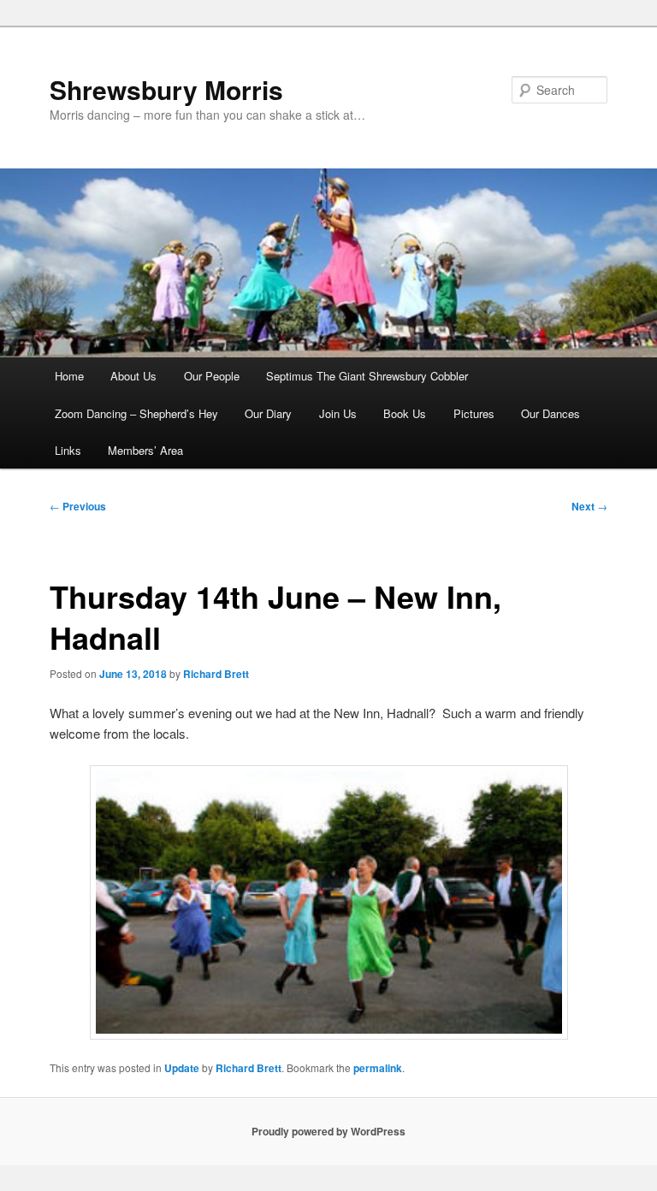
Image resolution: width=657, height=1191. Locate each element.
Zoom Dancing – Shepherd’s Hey (136, 413)
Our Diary (268, 413)
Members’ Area (145, 450)
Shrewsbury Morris (166, 89)
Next (589, 506)
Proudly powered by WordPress (328, 1131)
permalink (377, 1068)
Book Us (404, 413)
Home (69, 376)
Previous (78, 506)
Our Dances (550, 413)
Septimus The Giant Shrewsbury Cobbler (367, 376)
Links (68, 450)
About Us (133, 376)
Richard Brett (216, 673)
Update (181, 1068)
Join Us (338, 413)
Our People (212, 376)
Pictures (473, 413)
